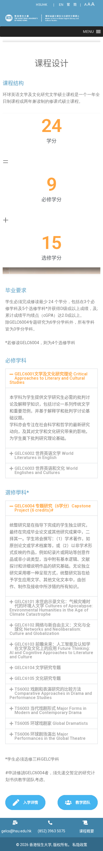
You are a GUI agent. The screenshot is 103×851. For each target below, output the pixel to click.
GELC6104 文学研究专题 (38, 667)
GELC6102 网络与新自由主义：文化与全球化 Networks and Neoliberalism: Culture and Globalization (50, 629)
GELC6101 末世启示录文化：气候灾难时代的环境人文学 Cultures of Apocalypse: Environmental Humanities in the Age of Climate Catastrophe (51, 608)
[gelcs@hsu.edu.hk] (16, 823)
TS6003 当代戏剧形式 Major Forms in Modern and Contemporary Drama (50, 710)
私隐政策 (79, 845)
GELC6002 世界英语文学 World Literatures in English (44, 455)
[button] (88, 31)
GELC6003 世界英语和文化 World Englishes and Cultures (46, 470)
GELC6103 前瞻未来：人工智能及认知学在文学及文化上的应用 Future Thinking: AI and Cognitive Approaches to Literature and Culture (51, 650)
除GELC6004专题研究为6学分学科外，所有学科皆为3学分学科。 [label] (50, 326)
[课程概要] (86, 823)
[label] (51, 98)
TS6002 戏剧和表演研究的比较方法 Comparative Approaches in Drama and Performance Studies (51, 693)
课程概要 (86, 831)
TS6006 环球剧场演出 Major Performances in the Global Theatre (50, 736)
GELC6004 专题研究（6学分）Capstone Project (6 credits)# (53, 508)
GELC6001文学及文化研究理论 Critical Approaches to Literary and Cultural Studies (48, 378)
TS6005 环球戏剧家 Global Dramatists (51, 723)
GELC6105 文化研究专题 (38, 678)
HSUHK (41, 5)
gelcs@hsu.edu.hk (16, 831)
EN (61, 5)
